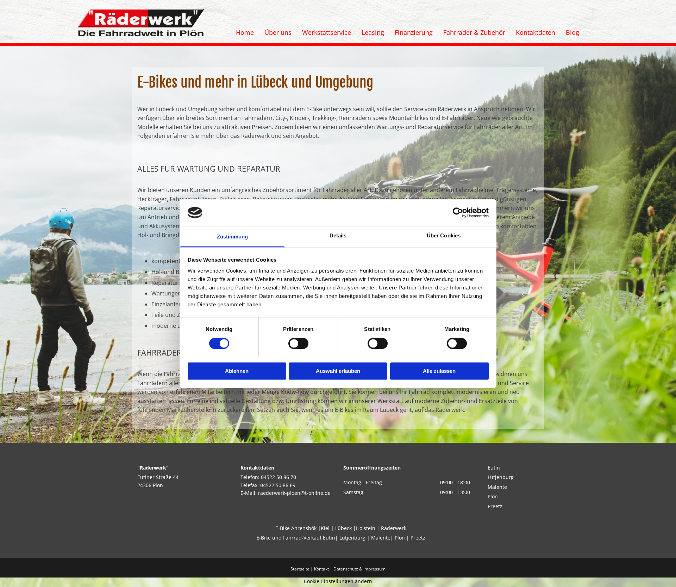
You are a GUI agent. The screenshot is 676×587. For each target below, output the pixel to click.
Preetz (495, 506)
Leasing (373, 32)
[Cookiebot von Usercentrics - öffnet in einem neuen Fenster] (458, 212)
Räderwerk (393, 528)
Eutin (494, 467)
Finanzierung (414, 32)
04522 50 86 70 (278, 477)
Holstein (365, 528)
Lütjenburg (501, 477)
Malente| (382, 537)
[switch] (298, 343)
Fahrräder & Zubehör (474, 32)
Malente (497, 487)
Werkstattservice (326, 32)
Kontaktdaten (535, 32)
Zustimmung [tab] (232, 237)
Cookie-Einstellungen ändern (338, 581)
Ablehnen (237, 371)
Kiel (325, 528)
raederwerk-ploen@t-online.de (294, 493)
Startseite (299, 569)
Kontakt (321, 569)
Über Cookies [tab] (444, 236)
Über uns (278, 32)
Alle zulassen (439, 371)
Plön (493, 496)
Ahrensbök (304, 528)
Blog (572, 32)
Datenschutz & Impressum (359, 569)
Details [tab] (338, 236)
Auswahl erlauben (338, 371)
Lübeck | (345, 528)
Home (245, 32)
